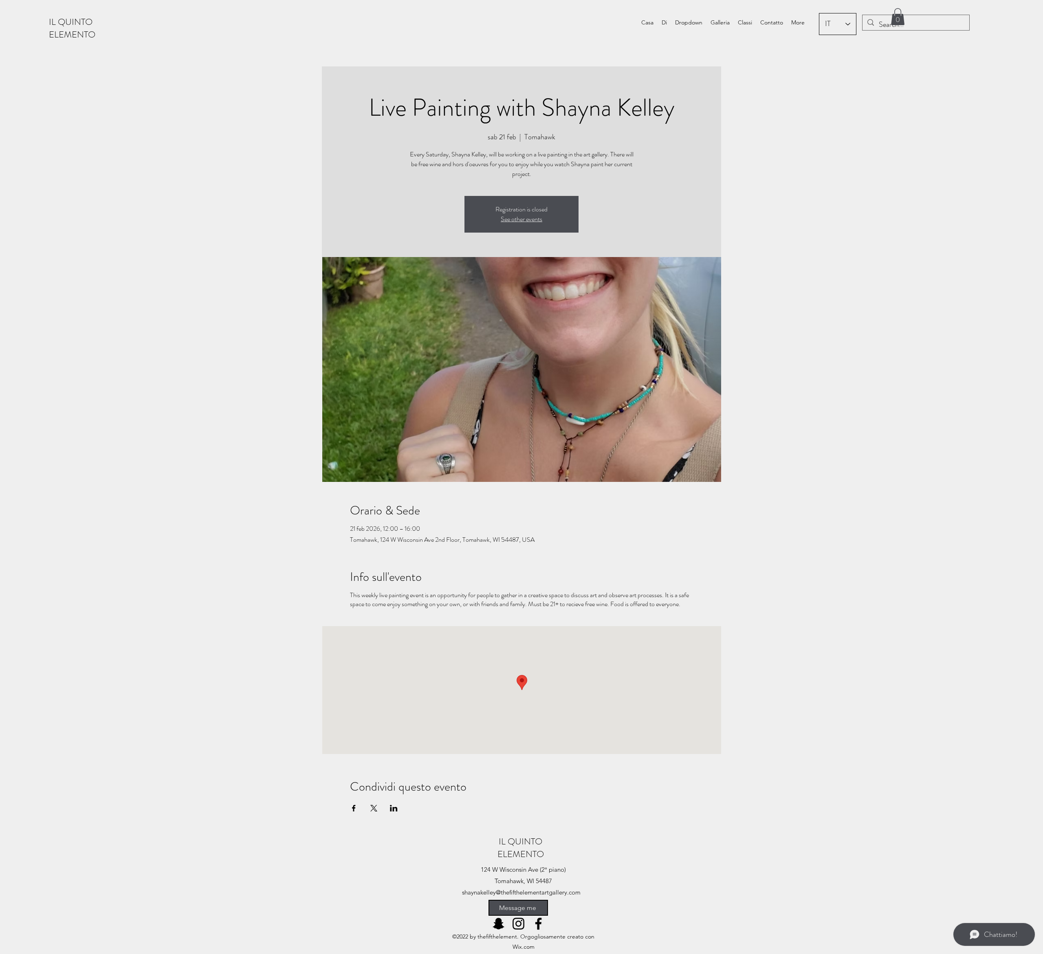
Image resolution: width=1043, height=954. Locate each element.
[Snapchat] (498, 924)
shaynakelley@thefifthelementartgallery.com (521, 892)
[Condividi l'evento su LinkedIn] (394, 808)
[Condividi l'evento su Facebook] (354, 808)
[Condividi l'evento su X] (374, 808)
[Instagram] (518, 924)
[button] (688, 22)
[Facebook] (538, 924)
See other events (521, 219)
